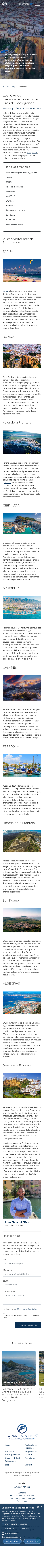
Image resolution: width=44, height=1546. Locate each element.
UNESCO (7, 482)
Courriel (6, 1281)
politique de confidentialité (26, 1309)
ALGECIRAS (10, 219)
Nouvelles (8, 1382)
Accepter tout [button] (12, 1541)
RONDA (9, 182)
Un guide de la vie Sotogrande (13, 1459)
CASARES (10, 201)
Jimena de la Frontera (15, 210)
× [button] (41, 1506)
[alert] (22, 1525)
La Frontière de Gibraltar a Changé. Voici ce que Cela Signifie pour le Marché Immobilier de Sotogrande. (17, 1395)
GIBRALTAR (10, 191)
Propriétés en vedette (31, 1453)
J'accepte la (21, 1309)
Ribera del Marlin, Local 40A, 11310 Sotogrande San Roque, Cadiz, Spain (22, 1497)
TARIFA (9, 177)
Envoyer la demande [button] (28, 1325)
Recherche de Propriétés (31, 1446)
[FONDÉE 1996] (5, 4)
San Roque (10, 215)
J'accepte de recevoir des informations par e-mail (21, 1316)
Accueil (6, 86)
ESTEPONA (10, 205)
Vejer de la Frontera (14, 186)
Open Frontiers (31, 1458)
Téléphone (7, 1270)
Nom (5, 1260)
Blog (13, 86)
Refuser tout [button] (32, 1541)
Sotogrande (32, 152)
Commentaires (9, 1292)
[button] (22, 1537)
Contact (28, 1464)
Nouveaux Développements (12, 1453)
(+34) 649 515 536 (22, 1487)
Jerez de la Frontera (14, 224)
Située (5, 291)
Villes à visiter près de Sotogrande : (21, 172)
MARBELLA (10, 196)
